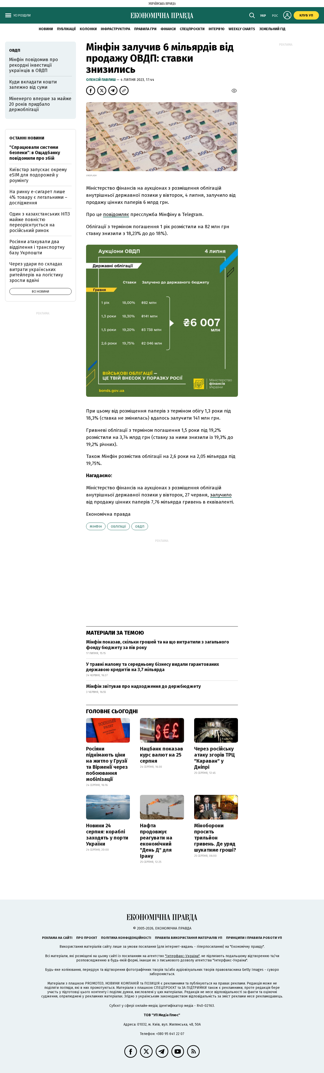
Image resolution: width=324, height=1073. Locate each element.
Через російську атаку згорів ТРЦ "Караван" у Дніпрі (214, 758)
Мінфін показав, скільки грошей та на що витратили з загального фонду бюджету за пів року (157, 644)
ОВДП (139, 526)
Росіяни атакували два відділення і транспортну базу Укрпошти (37, 247)
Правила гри (145, 29)
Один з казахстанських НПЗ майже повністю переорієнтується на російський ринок (39, 222)
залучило (221, 495)
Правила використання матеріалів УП (188, 938)
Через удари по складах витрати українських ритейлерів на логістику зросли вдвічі (36, 272)
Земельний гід (272, 29)
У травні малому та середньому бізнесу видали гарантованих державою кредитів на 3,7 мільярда (152, 667)
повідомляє (116, 214)
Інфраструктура (115, 29)
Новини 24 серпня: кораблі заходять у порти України (107, 834)
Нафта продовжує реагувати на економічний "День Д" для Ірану (156, 840)
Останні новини (26, 138)
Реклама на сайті (57, 938)
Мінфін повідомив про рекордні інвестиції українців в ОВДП (33, 65)
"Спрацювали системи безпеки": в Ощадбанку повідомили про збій (34, 153)
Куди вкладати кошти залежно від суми (33, 84)
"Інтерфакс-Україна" (182, 956)
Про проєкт (86, 938)
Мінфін (96, 526)
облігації (118, 526)
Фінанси (168, 29)
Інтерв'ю (217, 29)
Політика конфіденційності (126, 938)
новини (46, 29)
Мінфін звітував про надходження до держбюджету (143, 686)
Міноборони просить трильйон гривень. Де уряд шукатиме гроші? (215, 837)
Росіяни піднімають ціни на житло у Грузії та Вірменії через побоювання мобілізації (107, 764)
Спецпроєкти (192, 29)
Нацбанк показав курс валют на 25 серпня (161, 755)
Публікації (66, 29)
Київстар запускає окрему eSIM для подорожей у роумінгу (38, 175)
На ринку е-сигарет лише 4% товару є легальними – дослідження (38, 197)
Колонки (88, 29)
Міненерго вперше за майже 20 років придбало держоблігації (40, 104)
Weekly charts (242, 29)
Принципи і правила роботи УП (254, 938)
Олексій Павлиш (101, 80)
